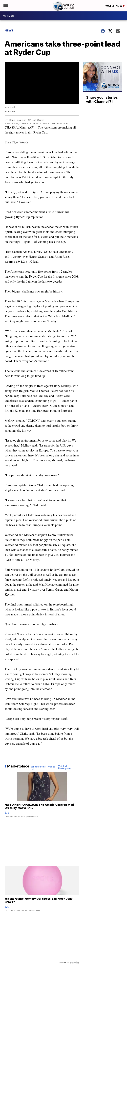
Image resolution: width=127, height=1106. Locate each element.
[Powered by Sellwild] (74, 962)
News (9, 30)
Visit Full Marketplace (64, 767)
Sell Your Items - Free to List (43, 767)
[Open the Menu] (5, 5)
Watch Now (114, 5)
